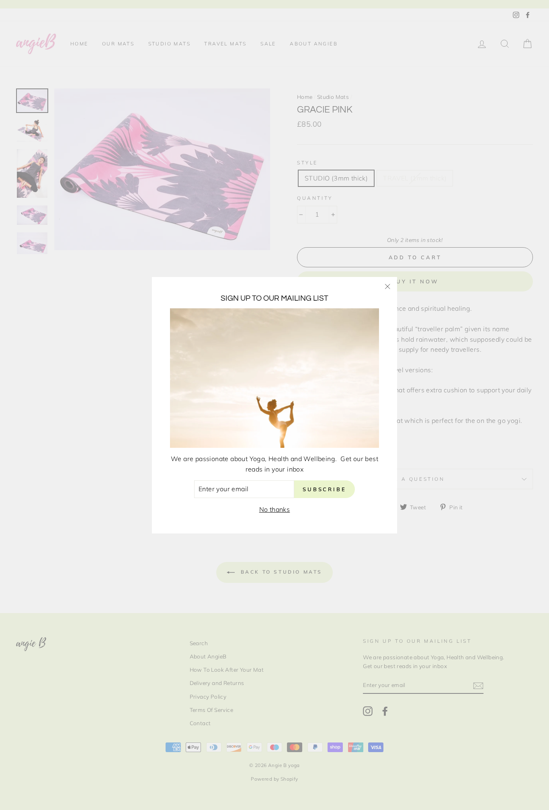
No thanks (274, 509)
